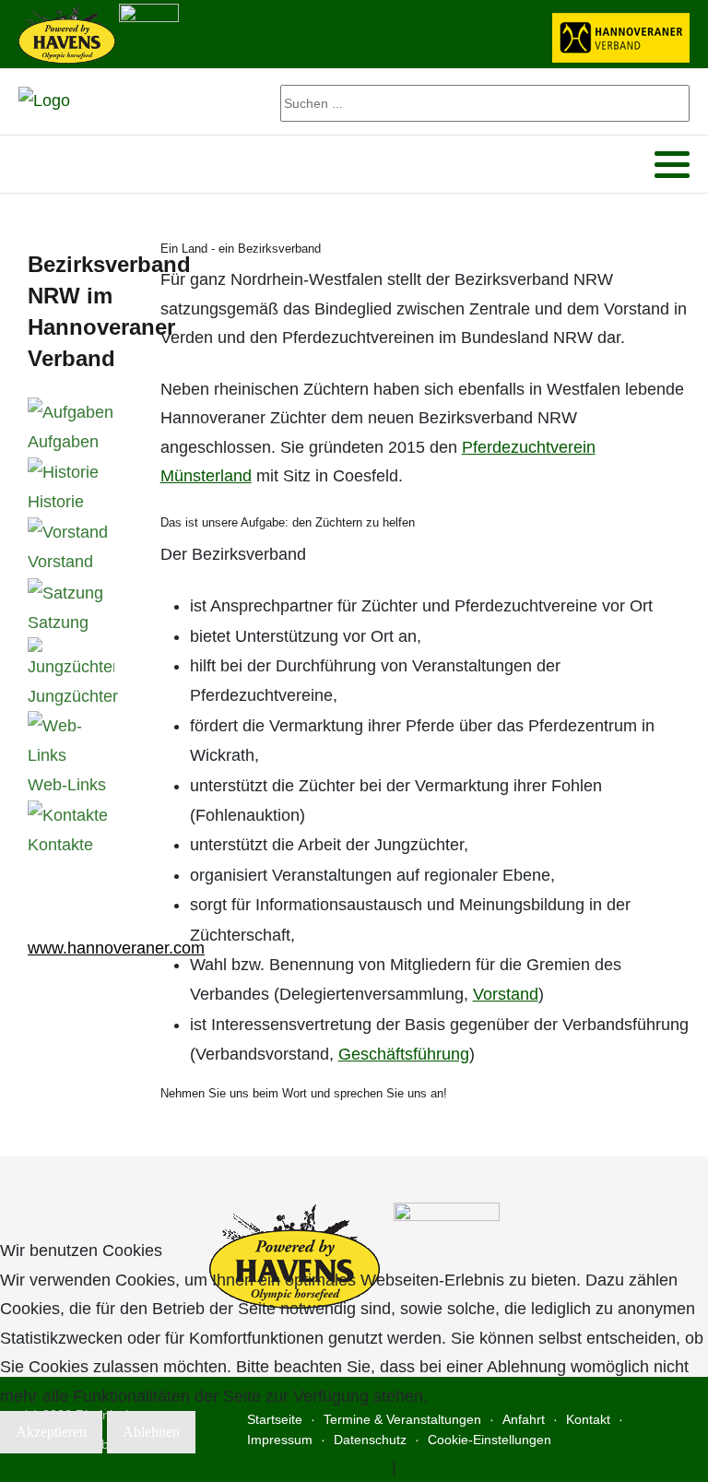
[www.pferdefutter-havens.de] (66, 32)
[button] (672, 165)
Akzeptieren (51, 1432)
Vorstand (505, 994)
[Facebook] (30, 164)
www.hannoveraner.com (116, 948)
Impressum (442, 1467)
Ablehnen (151, 1432)
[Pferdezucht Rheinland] (44, 101)
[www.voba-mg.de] (149, 32)
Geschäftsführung (403, 1054)
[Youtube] (54, 164)
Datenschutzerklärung (306, 1467)
